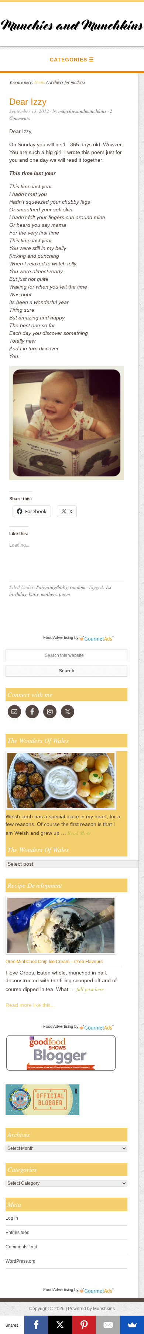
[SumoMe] (132, 1325)
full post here (90, 989)
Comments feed (21, 1246)
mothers (49, 594)
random (77, 587)
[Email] (108, 1325)
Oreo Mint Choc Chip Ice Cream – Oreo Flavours (54, 961)
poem (64, 594)
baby (34, 594)
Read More (79, 832)
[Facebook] (36, 1325)
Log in (12, 1218)
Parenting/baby (52, 587)
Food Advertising (58, 637)
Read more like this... (30, 1005)
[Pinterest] (84, 1325)
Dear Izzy (28, 102)
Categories (68, 59)
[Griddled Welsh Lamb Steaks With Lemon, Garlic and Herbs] (61, 809)
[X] (60, 1325)
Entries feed (18, 1232)
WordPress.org (20, 1261)
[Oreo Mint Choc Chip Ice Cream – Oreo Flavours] (61, 954)
